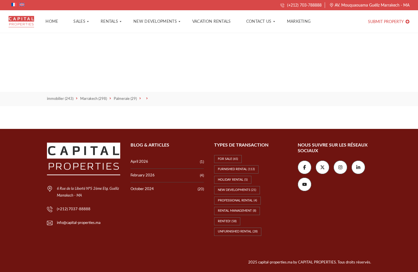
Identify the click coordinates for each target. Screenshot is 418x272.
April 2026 (139, 162)
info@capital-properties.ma (78, 223)
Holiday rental (233, 179)
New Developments (237, 189)
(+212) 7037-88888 (73, 209)
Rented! (227, 221)
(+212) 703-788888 (304, 5)
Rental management (237, 210)
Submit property (386, 22)
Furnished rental (236, 169)
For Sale (228, 158)
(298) (93, 99)
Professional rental (237, 200)
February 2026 (143, 175)
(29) (125, 99)
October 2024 (142, 189)
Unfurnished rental (238, 231)
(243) (60, 99)
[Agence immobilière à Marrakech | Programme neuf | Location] (21, 21)
